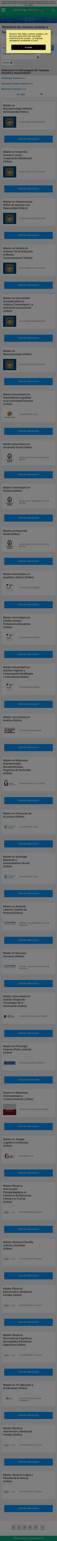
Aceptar (28, 47)
